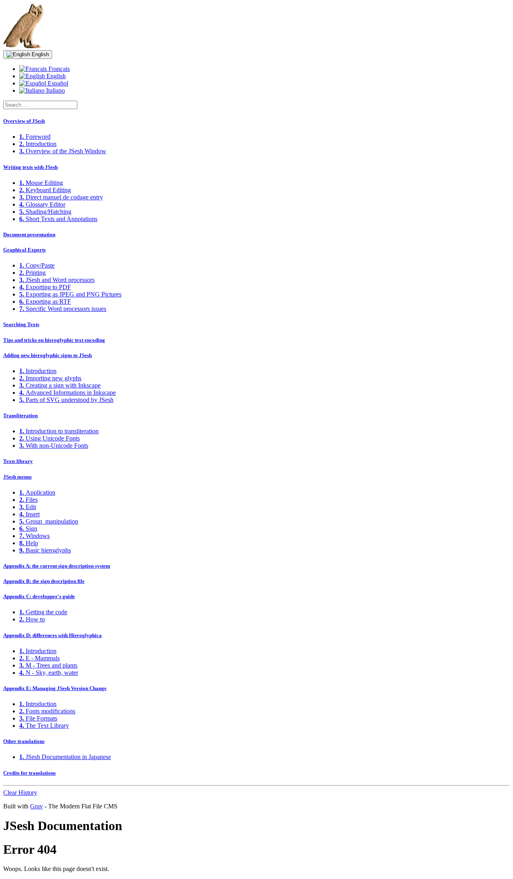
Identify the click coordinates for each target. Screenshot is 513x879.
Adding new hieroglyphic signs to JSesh (47, 355)
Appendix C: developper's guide (39, 596)
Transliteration (20, 415)
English (39, 54)
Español (57, 83)
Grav (36, 806)
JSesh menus (17, 477)
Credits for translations (29, 773)
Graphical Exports (24, 250)
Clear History (20, 792)
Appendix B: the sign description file (44, 581)
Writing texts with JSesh (30, 167)
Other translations (23, 741)
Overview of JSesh (24, 121)
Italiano (54, 90)
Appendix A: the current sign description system (56, 566)
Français (58, 68)
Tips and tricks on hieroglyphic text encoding (54, 340)
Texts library (18, 461)
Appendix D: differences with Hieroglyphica (52, 635)
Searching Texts (21, 324)
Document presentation (29, 234)
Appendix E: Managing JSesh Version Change (55, 688)
